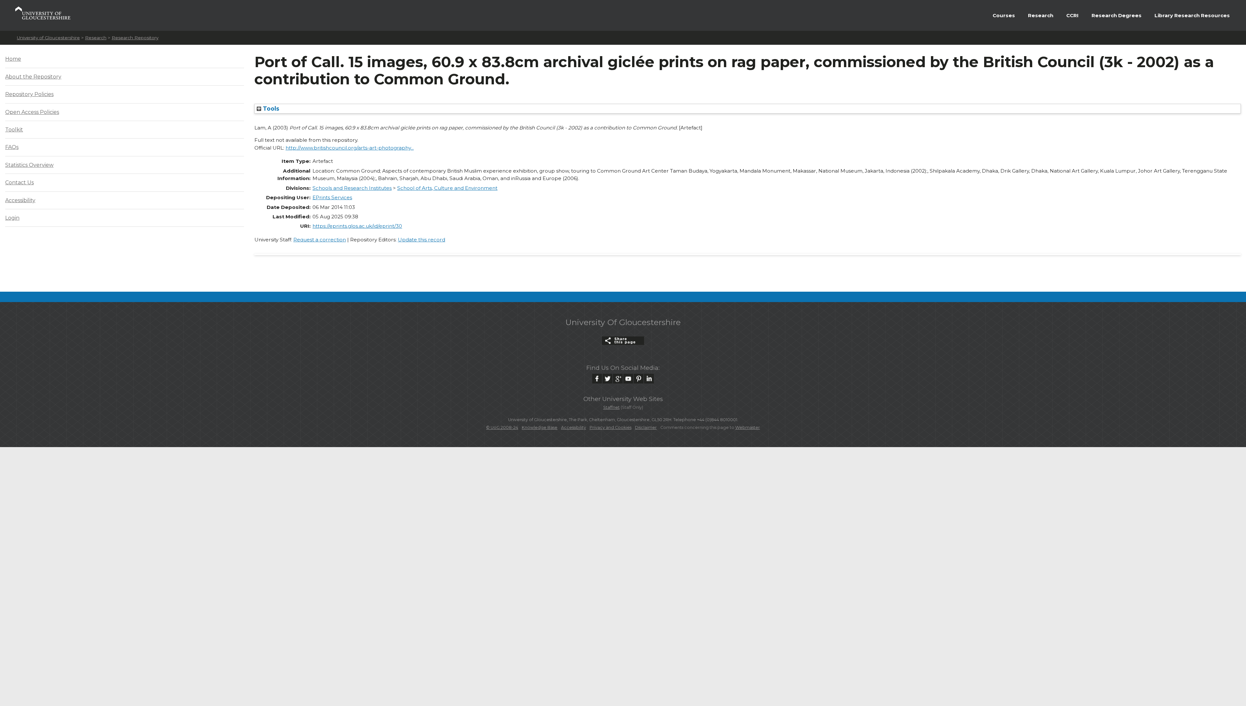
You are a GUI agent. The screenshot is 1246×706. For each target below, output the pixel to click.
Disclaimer (646, 427)
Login (12, 218)
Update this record (421, 240)
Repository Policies (29, 94)
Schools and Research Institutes (352, 188)
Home (13, 59)
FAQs (11, 147)
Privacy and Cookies (610, 427)
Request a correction (319, 240)
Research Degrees (1117, 15)
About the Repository (33, 77)
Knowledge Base (539, 427)
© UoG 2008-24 (502, 427)
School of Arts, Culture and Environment (447, 188)
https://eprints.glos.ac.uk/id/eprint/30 (357, 226)
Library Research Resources (1192, 15)
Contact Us (19, 182)
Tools (270, 108)
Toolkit (14, 130)
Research (1040, 15)
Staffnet (611, 407)
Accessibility (20, 200)
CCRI (1072, 15)
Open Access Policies (32, 112)
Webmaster (747, 427)
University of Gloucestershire (48, 37)
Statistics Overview (29, 165)
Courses (1004, 15)
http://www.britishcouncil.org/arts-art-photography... (350, 148)
